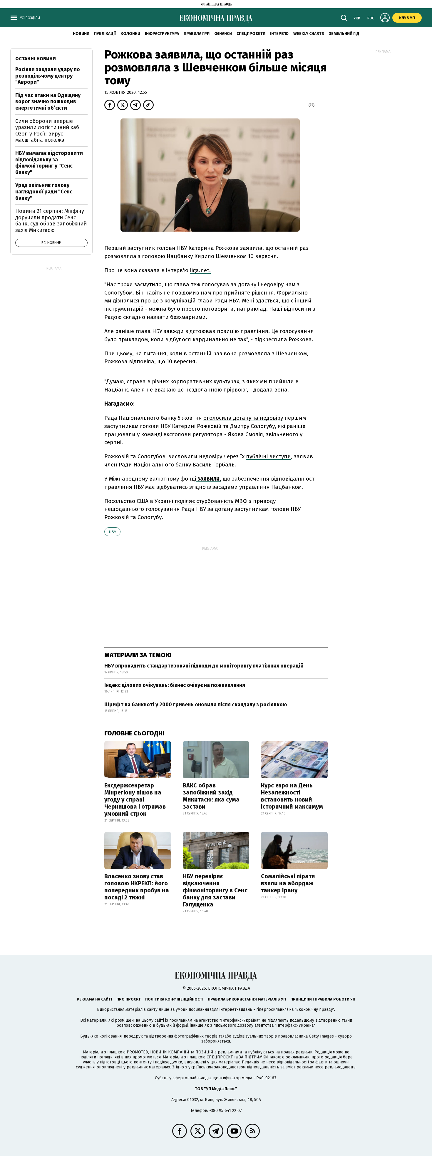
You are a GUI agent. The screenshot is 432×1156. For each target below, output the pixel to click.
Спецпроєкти (251, 33)
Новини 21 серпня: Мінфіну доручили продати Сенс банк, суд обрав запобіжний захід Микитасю (51, 220)
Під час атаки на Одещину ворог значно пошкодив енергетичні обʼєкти (48, 101)
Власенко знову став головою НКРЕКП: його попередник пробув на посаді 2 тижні (136, 887)
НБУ (112, 532)
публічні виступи (268, 456)
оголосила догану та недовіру (243, 417)
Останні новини (35, 58)
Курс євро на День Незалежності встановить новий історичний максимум (292, 796)
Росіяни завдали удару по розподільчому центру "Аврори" (47, 75)
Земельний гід (344, 33)
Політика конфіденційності (174, 999)
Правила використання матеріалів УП (247, 999)
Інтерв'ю (279, 33)
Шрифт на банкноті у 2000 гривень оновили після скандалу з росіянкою (195, 704)
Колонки (130, 33)
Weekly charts (308, 33)
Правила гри (197, 33)
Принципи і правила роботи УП (322, 999)
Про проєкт (128, 999)
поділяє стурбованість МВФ (211, 501)
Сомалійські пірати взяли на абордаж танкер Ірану (288, 883)
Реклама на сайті (94, 999)
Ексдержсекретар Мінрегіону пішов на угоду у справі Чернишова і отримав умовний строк (135, 799)
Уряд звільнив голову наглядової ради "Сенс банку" (43, 191)
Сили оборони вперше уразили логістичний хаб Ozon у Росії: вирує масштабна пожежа (47, 130)
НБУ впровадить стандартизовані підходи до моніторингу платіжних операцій (204, 666)
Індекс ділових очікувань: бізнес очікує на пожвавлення (174, 685)
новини (81, 33)
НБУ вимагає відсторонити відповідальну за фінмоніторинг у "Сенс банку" (49, 162)
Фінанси (223, 33)
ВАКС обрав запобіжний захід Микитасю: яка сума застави (211, 796)
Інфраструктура (162, 33)
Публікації (105, 33)
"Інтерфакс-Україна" (239, 1020)
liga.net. (200, 270)
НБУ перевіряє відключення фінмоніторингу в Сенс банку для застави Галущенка (215, 890)
